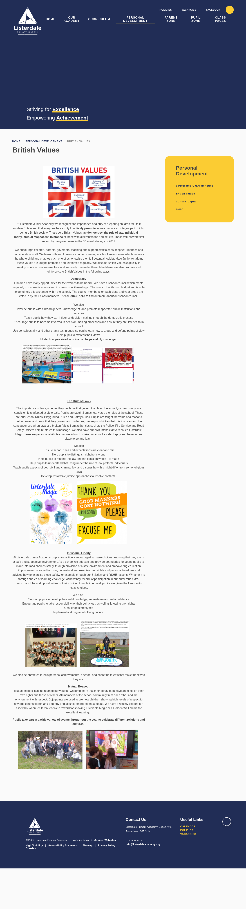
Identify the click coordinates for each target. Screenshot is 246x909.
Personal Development (44, 141)
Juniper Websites (105, 840)
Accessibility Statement (62, 845)
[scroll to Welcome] (226, 821)
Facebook (213, 9)
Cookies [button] (31, 848)
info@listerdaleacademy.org (143, 844)
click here (77, 296)
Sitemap (88, 845)
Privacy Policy (106, 845)
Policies (166, 9)
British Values (78, 141)
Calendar (188, 826)
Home (16, 141)
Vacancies (189, 9)
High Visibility (34, 845)
